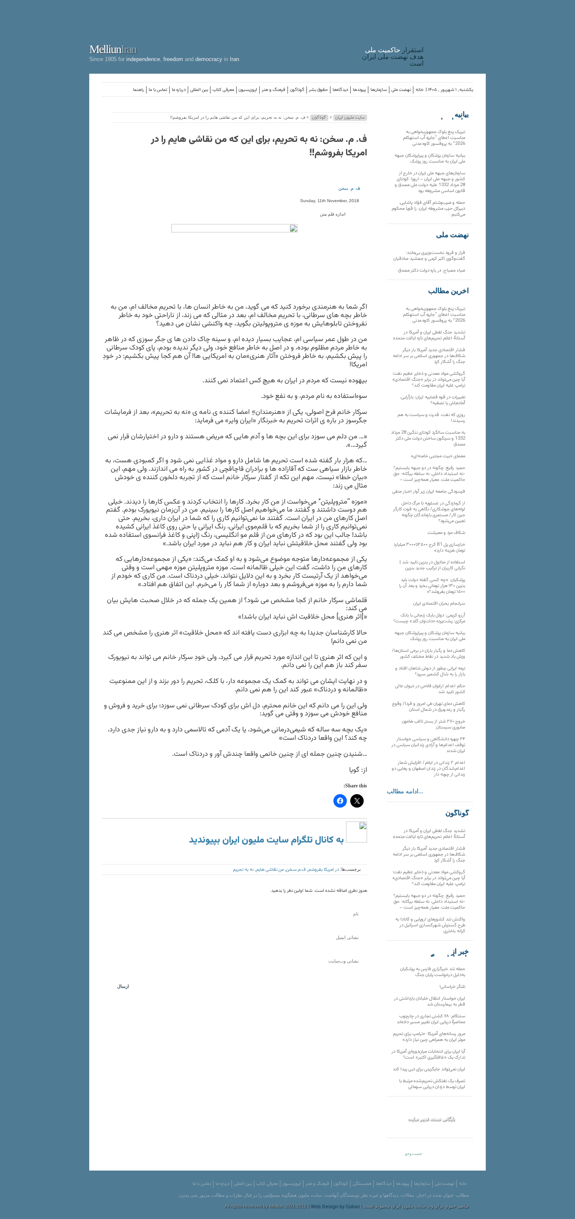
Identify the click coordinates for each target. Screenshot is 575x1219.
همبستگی (362, 1183)
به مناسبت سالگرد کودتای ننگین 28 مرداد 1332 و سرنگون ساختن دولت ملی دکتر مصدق (428, 438)
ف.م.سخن (296, 869)
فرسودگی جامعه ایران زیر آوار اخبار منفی (428, 491)
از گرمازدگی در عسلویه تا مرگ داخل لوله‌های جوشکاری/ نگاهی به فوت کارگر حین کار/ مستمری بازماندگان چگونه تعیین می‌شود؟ (429, 512)
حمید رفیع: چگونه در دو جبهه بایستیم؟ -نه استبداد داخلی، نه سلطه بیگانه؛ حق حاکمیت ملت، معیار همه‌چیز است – (429, 473)
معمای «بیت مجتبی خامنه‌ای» (438, 456)
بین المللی (199, 89)
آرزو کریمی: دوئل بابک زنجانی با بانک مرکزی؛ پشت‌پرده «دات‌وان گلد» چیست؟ (429, 618)
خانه (419, 89)
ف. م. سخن (349, 189)
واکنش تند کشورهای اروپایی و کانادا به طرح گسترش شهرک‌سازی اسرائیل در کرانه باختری (430, 925)
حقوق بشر (318, 89)
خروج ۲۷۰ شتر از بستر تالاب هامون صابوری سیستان (433, 724)
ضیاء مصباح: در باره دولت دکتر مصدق (431, 270)
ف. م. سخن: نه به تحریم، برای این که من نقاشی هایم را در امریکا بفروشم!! (259, 146)
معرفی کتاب (223, 89)
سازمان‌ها (378, 89)
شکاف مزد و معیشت (446, 532)
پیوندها (359, 89)
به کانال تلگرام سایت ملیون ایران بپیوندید (267, 840)
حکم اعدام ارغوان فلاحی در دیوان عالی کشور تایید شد (430, 689)
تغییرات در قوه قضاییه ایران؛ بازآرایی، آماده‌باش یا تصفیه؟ (432, 400)
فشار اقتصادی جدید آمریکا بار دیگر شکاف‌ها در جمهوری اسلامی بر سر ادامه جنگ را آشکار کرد (429, 356)
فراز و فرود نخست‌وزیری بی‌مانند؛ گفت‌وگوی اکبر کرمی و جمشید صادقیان (429, 255)
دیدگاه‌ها (340, 89)
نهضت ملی (401, 89)
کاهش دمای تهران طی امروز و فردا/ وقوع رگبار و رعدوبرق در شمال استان (428, 706)
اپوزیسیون (248, 89)
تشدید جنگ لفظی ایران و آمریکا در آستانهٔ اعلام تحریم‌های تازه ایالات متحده (429, 335)
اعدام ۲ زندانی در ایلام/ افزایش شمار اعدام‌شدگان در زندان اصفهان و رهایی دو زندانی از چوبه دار (428, 768)
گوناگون (297, 89)
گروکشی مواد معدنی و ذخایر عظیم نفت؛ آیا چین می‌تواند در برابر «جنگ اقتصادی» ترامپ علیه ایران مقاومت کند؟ (428, 379)
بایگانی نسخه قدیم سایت (431, 1118)
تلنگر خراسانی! (452, 986)
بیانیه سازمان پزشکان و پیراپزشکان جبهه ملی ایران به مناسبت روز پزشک (429, 158)
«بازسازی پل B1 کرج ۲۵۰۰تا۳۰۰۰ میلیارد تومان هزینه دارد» (429, 547)
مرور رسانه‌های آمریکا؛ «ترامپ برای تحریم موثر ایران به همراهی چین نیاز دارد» (429, 1036)
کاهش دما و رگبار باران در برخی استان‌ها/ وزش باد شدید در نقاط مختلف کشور (428, 653)
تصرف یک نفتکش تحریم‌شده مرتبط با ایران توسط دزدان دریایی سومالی (432, 1084)
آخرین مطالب (448, 291)
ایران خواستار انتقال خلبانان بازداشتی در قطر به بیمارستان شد (429, 1001)
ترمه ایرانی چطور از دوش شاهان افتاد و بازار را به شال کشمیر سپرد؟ (430, 671)
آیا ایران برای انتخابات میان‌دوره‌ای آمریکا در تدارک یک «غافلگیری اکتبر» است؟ (428, 1054)
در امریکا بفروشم (323, 869)
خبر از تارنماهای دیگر (448, 951)
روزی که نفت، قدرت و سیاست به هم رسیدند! (431, 417)
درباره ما (179, 89)
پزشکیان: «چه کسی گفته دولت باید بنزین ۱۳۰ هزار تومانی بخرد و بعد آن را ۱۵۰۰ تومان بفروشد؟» (432, 585)
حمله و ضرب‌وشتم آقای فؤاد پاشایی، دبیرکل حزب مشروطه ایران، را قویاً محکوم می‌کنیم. (428, 208)
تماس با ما (158, 89)
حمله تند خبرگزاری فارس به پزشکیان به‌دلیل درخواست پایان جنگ (432, 972)
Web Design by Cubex (334, 1206)
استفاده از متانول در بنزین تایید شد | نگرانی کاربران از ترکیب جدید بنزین (432, 565)
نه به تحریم (243, 869)
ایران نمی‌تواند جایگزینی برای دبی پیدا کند (429, 1069)
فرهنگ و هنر (273, 89)
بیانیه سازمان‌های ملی (452, 114)
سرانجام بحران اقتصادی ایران (439, 603)
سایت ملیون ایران (350, 118)
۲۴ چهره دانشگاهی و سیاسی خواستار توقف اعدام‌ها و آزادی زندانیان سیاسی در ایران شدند (428, 745)
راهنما (138, 89)
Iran (456, 35)
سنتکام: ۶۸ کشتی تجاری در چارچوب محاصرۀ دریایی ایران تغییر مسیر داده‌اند (431, 1019)
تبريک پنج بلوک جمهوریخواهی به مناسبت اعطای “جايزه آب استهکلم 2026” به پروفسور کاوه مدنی (434, 137)
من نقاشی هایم (270, 869)
